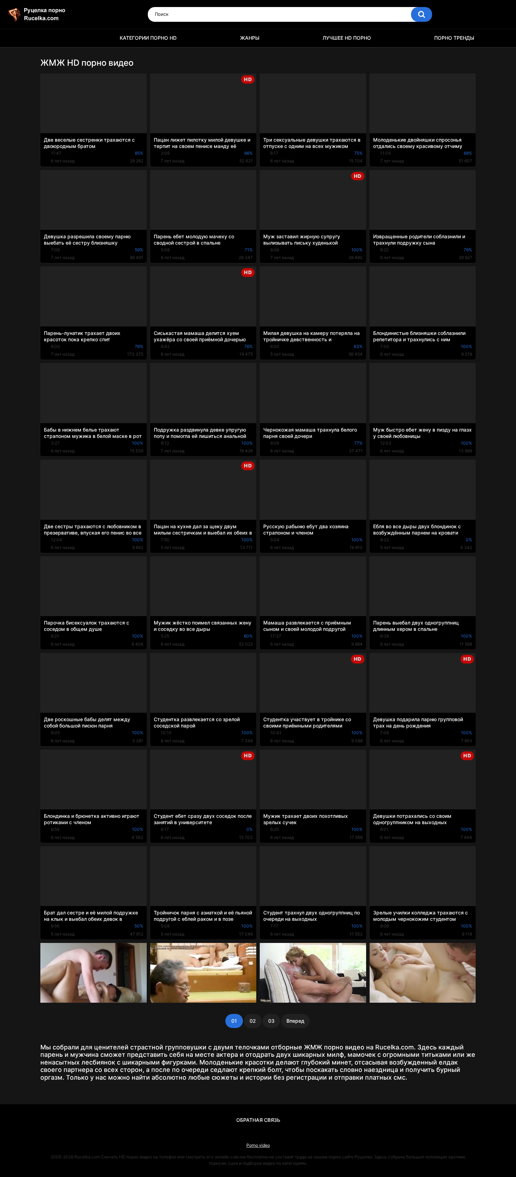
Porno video (258, 1145)
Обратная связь (258, 1120)
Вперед (295, 1021)
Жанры (249, 38)
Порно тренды (454, 38)
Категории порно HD (148, 38)
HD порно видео (49, 38)
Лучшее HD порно (347, 38)
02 (253, 1021)
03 (271, 1021)
